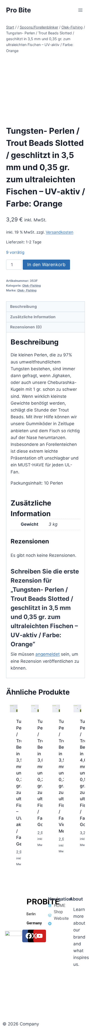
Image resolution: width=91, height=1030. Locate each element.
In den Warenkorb (46, 264)
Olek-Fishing (31, 285)
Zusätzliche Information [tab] (33, 316)
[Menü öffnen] (80, 10)
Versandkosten (59, 232)
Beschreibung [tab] (23, 306)
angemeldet (47, 654)
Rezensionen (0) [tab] (26, 327)
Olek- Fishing (27, 290)
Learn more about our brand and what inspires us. (81, 937)
